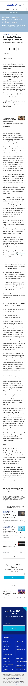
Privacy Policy (15, 678)
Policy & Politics (15, 9)
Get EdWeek (6, 658)
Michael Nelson (6, 520)
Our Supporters (7, 651)
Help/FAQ (18, 646)
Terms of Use (18, 682)
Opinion (14, 34)
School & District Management (8, 512)
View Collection (14, 556)
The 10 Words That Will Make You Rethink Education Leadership (9, 516)
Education (6, 34)
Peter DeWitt (14, 520)
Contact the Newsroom (22, 651)
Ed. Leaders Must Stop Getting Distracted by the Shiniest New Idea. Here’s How (12, 531)
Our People (6, 649)
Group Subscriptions (8, 666)
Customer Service (20, 649)
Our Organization (7, 644)
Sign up (13, 628)
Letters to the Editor (21, 644)
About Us (5, 641)
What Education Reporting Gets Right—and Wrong (9, 593)
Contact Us (19, 641)
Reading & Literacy (8, 116)
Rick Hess (5, 597)
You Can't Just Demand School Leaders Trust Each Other (9, 546)
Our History (6, 646)
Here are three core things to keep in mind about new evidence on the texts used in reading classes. (13, 125)
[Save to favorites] (14, 49)
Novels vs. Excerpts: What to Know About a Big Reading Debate (9, 119)
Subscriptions (6, 661)
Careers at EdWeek (7, 654)
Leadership (7, 9)
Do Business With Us (22, 658)
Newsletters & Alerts (8, 664)
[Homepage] (14, 5)
